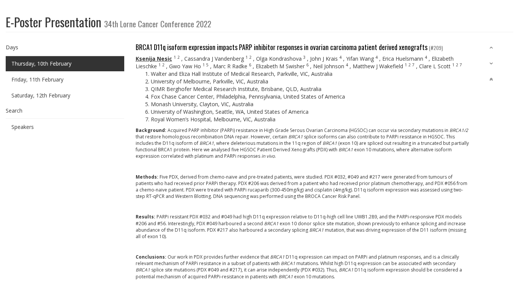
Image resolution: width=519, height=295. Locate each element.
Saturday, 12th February (40, 95)
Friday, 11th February (37, 79)
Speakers (22, 126)
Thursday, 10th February (41, 63)
